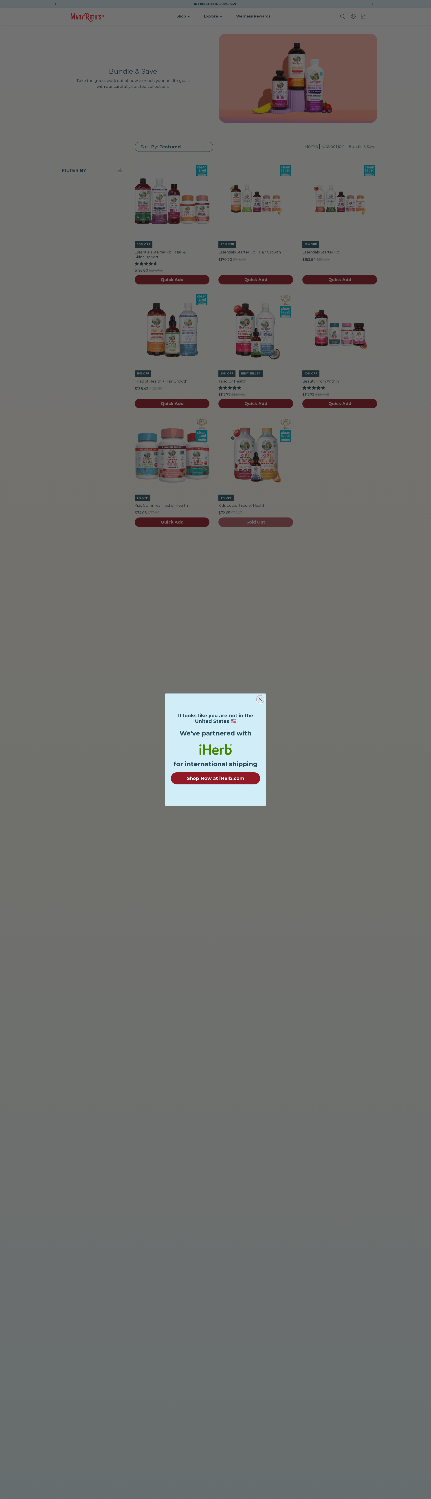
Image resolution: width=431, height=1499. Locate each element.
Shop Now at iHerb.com (215, 778)
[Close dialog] (260, 699)
